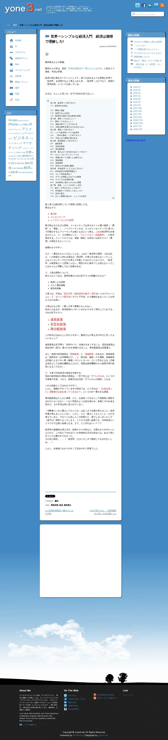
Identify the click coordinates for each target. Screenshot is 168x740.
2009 (138, 120)
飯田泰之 (67, 505)
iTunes (20, 125)
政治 (19, 163)
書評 (56, 501)
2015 (137, 102)
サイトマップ (128, 695)
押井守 (13, 163)
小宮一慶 (20, 159)
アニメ (27, 129)
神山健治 (20, 168)
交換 (23, 152)
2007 (137, 126)
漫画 (27, 163)
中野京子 (19, 152)
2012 (137, 111)
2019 (137, 90)
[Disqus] (81, 560)
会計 (12, 156)
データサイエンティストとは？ (148, 53)
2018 (137, 93)
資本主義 (25, 172)
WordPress (78, 735)
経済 (27, 168)
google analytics (23, 120)
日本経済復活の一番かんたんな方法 (85, 68)
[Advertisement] (145, 183)
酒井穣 (30, 172)
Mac (25, 124)
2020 (137, 87)
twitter (10, 129)
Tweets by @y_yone (135, 140)
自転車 (14, 172)
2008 (138, 123)
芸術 (20, 172)
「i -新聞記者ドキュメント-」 (147, 49)
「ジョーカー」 (141, 45)
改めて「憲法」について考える (148, 60)
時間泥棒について (142, 57)
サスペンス (19, 133)
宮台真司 (13, 159)
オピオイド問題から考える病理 (148, 42)
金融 (9, 176)
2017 (137, 96)
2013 (137, 108)
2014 (137, 105)
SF (30, 124)
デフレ (10, 138)
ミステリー (26, 148)
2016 (137, 99)
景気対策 (54, 505)
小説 (24, 159)
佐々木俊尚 (18, 156)
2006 (137, 129)
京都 (28, 152)
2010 (137, 117)
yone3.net (103, 735)
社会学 (14, 168)
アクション (17, 129)
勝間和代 (26, 155)
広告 (28, 159)
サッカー (28, 133)
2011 (137, 114)
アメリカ (11, 133)
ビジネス (21, 137)
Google (12, 120)
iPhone (13, 124)
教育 (22, 163)
